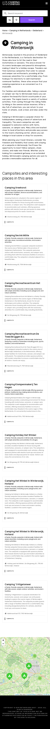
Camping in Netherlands (20, 30)
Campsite (10, 222)
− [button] (3, 643)
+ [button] (3, 640)
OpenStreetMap (31, 694)
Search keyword (5, 13)
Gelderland (37, 30)
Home (4, 30)
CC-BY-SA (46, 694)
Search (31, 20)
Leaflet (17, 694)
